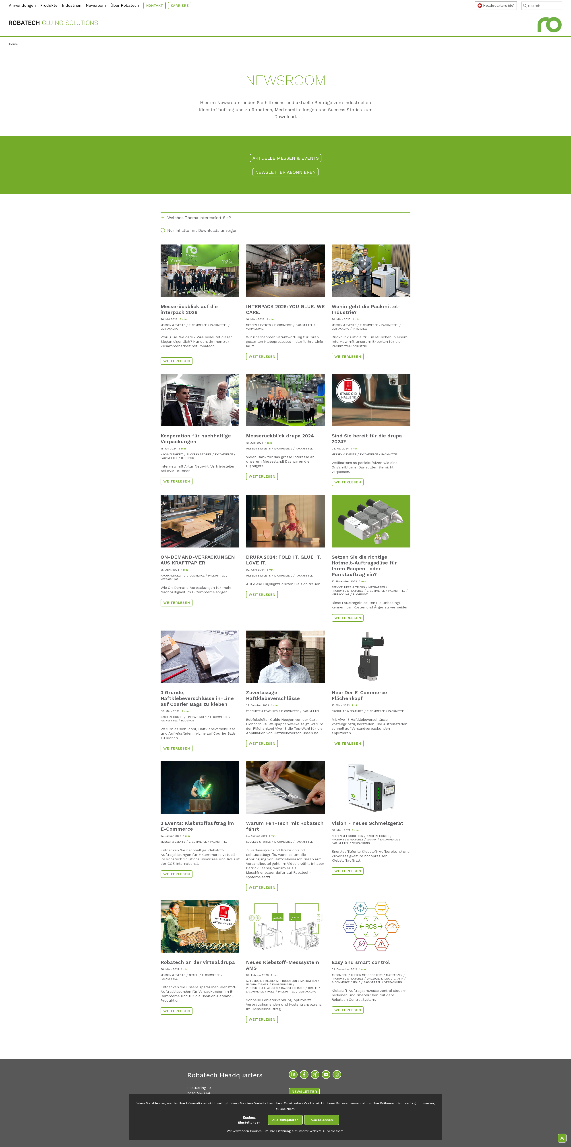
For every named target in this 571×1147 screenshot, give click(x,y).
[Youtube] (326, 1074)
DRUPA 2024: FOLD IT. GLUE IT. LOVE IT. (283, 560)
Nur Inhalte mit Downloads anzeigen (202, 230)
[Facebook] (304, 1074)
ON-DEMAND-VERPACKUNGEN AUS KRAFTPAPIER (198, 560)
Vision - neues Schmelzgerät (367, 823)
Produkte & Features (347, 590)
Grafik (372, 839)
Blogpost (188, 458)
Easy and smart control (361, 962)
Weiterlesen (176, 361)
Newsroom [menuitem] (96, 5)
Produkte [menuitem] (49, 5)
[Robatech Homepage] (53, 24)
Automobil (254, 980)
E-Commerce (198, 325)
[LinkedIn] (293, 1074)
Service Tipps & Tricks (348, 587)
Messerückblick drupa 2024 (280, 436)
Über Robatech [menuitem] (124, 5)
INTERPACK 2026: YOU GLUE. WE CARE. (285, 309)
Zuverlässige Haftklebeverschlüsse (273, 695)
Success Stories (199, 454)
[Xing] (315, 1074)
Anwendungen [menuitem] (22, 5)
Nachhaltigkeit (172, 454)
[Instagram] (337, 1074)
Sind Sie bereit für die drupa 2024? (367, 438)
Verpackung (169, 328)
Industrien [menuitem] (71, 5)
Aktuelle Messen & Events (285, 158)
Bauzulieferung (292, 988)
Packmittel (218, 325)
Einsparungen (197, 717)
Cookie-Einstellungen (249, 1119)
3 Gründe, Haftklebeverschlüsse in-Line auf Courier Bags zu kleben (197, 698)
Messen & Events (173, 325)
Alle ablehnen (322, 1120)
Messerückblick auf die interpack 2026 (189, 309)
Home (13, 44)
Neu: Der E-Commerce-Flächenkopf (361, 695)
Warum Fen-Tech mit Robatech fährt (285, 826)
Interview (360, 328)
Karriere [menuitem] (180, 5)
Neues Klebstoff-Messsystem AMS (282, 965)
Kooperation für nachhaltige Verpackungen (196, 438)
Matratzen (376, 587)
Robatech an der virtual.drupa (198, 962)
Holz (271, 991)
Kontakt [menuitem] (154, 5)
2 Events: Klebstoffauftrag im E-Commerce (197, 826)
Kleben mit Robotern (347, 836)
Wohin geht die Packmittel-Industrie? (366, 309)
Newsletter (304, 1091)
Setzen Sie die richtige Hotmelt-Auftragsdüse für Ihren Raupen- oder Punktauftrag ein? (364, 565)
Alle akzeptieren (285, 1120)
